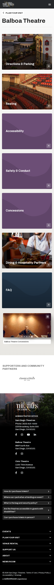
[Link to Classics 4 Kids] (27, 378)
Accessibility (8, 575)
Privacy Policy (44, 573)
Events (7, 531)
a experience (15, 579)
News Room (9, 562)
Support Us (9, 550)
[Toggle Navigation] (49, 4)
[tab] (21, 336)
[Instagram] (22, 434)
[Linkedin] (35, 434)
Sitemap (18, 575)
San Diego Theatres (8, 4)
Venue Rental (10, 543)
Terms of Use (31, 573)
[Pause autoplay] (48, 316)
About (6, 556)
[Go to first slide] (48, 327)
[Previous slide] (5, 327)
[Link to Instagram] (22, 453)
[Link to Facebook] (16, 453)
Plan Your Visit (14, 13)
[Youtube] (28, 434)
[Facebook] (16, 434)
